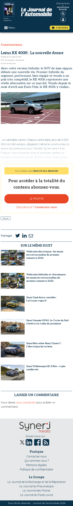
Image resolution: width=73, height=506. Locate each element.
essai (5, 218)
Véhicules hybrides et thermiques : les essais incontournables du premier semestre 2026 (46, 277)
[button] (60, 28)
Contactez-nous (36, 456)
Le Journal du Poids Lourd (36, 495)
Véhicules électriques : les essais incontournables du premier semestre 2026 (44, 254)
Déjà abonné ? (36, 207)
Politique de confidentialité (36, 469)
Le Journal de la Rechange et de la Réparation (36, 482)
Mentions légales (36, 465)
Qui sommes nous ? (36, 460)
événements (63, 3)
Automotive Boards (63, 8)
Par (12, 60)
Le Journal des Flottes (36, 490)
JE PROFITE (36, 198)
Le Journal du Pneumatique (36, 486)
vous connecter (26, 402)
